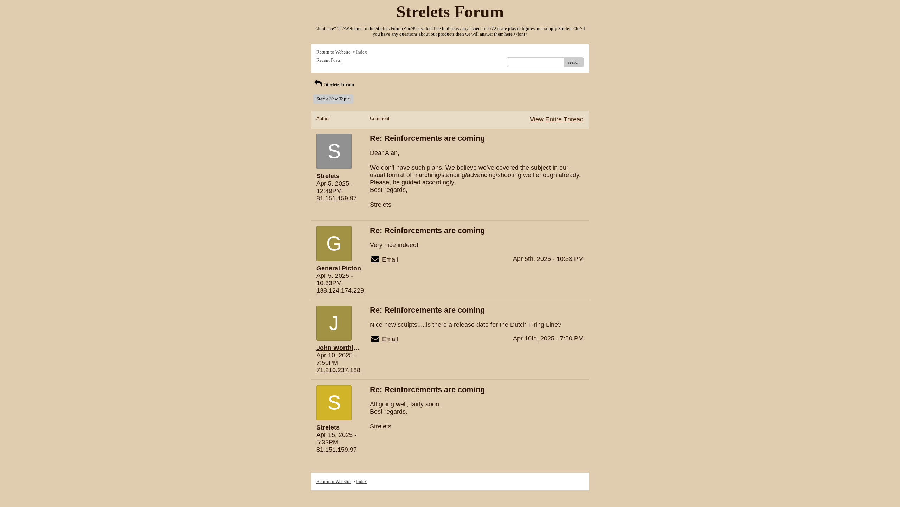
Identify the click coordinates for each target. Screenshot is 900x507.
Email (390, 259)
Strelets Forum (338, 84)
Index (361, 52)
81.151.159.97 (336, 198)
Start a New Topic (333, 98)
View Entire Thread (557, 119)
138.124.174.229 (340, 290)
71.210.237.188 (338, 370)
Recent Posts (328, 60)
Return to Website (333, 52)
